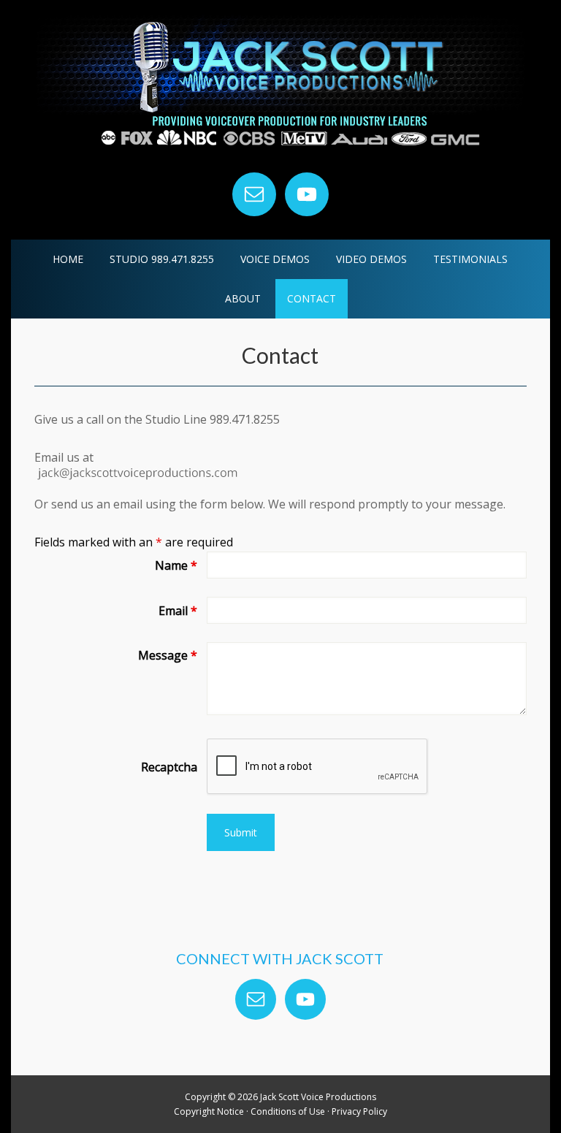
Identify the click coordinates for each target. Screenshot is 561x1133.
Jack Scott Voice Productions (280, 87)
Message (167, 655)
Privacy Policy (359, 1111)
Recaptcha (168, 767)
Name (175, 565)
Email (177, 611)
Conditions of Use (288, 1111)
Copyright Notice (209, 1111)
